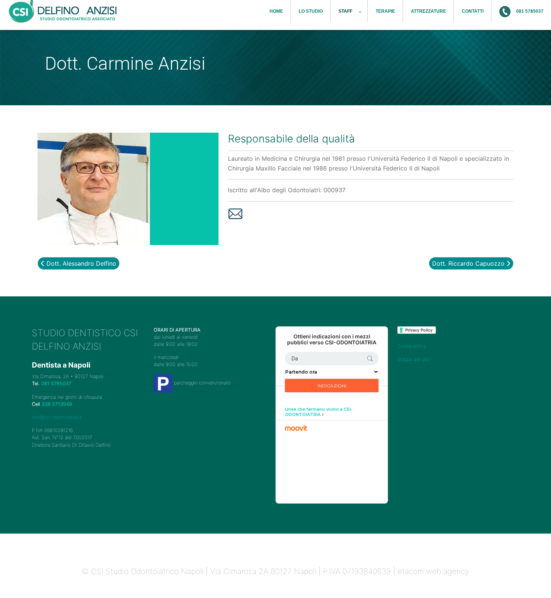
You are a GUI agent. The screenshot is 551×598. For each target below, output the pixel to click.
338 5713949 (57, 404)
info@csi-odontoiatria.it (57, 417)
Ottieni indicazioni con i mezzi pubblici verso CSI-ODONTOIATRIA (331, 339)
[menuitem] (276, 11)
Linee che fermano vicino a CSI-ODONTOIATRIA (319, 412)
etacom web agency (433, 571)
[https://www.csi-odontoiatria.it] (63, 12)
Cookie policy (411, 346)
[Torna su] (538, 584)
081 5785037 (56, 383)
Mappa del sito (413, 359)
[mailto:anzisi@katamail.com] (235, 213)
